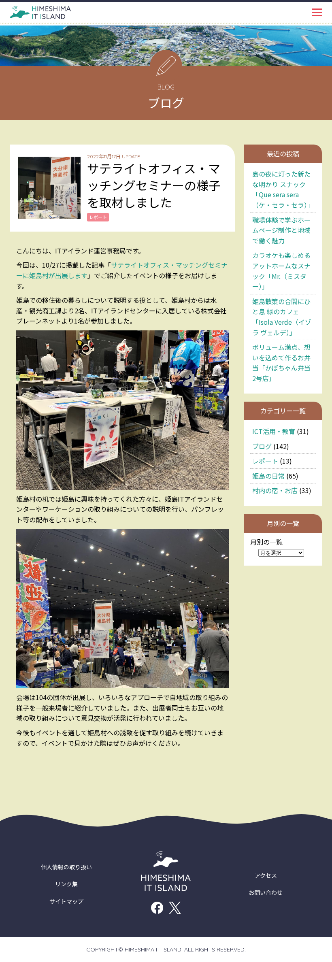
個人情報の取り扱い (66, 867)
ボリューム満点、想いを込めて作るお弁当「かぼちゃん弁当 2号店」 (281, 362)
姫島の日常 (268, 476)
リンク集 (66, 884)
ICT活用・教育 (273, 431)
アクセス (266, 875)
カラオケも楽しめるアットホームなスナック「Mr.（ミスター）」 (281, 270)
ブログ (262, 446)
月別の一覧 (266, 542)
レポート (265, 461)
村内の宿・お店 (275, 490)
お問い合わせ (266, 892)
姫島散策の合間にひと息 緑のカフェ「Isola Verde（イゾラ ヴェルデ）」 (281, 316)
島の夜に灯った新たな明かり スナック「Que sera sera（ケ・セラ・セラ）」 (283, 189)
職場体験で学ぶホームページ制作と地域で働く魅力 (281, 230)
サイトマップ (66, 901)
